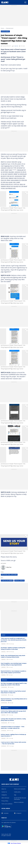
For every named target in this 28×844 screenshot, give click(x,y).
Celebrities (3, 643)
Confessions (3, 730)
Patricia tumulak (19, 580)
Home (2, 28)
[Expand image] (26, 193)
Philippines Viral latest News (9, 574)
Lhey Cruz (16, 45)
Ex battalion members (7, 580)
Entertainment (9, 28)
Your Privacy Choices (16, 843)
